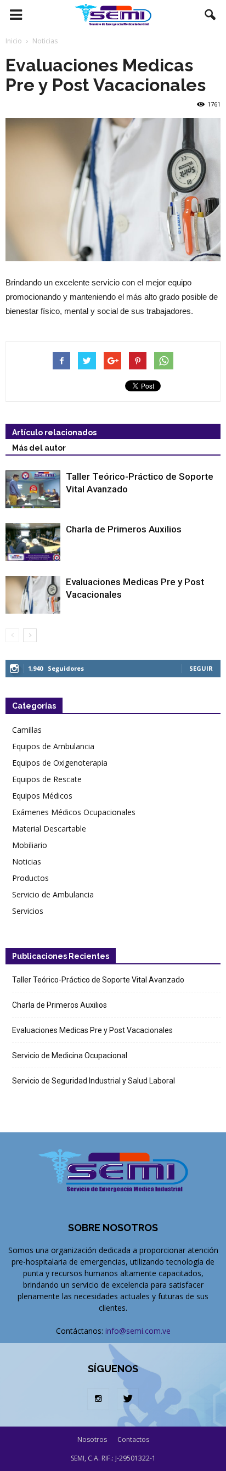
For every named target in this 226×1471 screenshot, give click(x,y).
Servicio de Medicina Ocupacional (69, 1055)
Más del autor (39, 447)
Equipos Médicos (42, 795)
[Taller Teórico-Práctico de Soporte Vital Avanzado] (32, 489)
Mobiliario (29, 845)
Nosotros (92, 1439)
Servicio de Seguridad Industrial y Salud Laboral (93, 1080)
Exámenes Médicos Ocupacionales (73, 812)
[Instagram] (98, 1399)
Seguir (201, 668)
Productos (30, 878)
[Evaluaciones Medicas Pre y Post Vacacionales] (32, 595)
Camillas (27, 730)
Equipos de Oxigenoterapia (60, 762)
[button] (210, 15)
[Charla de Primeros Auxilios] (32, 542)
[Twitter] (128, 1399)
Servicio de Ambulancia (53, 894)
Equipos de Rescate (47, 779)
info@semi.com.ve (138, 1331)
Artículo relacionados (54, 432)
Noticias (26, 861)
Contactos (133, 1439)
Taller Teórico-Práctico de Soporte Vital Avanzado (98, 979)
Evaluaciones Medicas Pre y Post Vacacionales (92, 1030)
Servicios (27, 911)
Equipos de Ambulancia (53, 746)
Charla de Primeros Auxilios (124, 529)
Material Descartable (49, 828)
